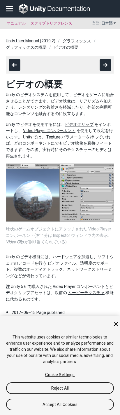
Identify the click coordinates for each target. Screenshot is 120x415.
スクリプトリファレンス (51, 23)
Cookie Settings (60, 374)
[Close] (115, 324)
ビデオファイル (61, 263)
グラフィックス (77, 41)
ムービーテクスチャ (86, 292)
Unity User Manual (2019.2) (30, 41)
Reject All (60, 388)
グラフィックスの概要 (26, 47)
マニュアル (16, 23)
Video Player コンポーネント (49, 130)
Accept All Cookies (60, 404)
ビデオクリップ (79, 124)
